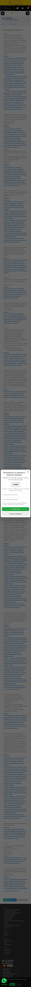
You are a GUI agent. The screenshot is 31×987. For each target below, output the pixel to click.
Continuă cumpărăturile (15, 514)
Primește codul (15, 509)
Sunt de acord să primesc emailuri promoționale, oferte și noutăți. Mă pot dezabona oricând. (15, 504)
